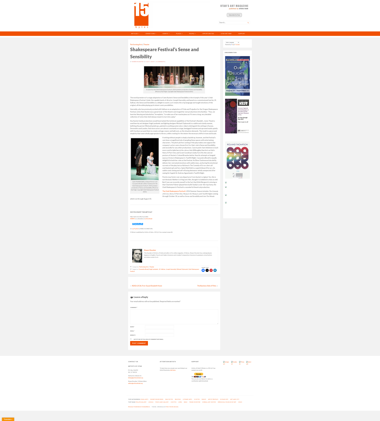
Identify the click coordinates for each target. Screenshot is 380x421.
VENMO (132, 218)
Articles (134, 33)
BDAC (185, 402)
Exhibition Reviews (156, 399)
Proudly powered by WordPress (139, 406)
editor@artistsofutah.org (135, 383)
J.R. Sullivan (162, 269)
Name (132, 326)
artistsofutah (148, 218)
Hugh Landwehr (153, 269)
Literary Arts (187, 399)
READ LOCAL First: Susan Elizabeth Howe (147, 286)
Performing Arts (136, 45)
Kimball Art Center (209, 402)
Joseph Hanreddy (171, 269)
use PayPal (135, 228)
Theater (146, 45)
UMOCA (150, 402)
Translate (237, 44)
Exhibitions (150, 33)
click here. (173, 370)
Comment (133, 307)
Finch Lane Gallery (162, 402)
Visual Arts (144, 399)
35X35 (240, 402)
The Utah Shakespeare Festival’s (174, 191)
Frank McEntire (194, 402)
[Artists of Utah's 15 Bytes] (171, 14)
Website (132, 335)
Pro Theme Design (172, 406)
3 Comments (160, 61)
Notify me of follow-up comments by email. (149, 339)
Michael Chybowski (182, 269)
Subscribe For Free (234, 15)
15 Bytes (197, 399)
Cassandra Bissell (144, 269)
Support (241, 33)
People (191, 33)
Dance (204, 399)
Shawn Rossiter (137, 61)
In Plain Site (224, 399)
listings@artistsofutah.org (135, 378)
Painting (178, 399)
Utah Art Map (226, 33)
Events (165, 33)
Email (132, 331)
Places (178, 33)
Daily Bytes (169, 399)
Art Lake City (234, 399)
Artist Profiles (213, 399)
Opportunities (208, 33)
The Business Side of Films (206, 286)
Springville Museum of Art (227, 402)
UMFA (180, 402)
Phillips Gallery (141, 402)
